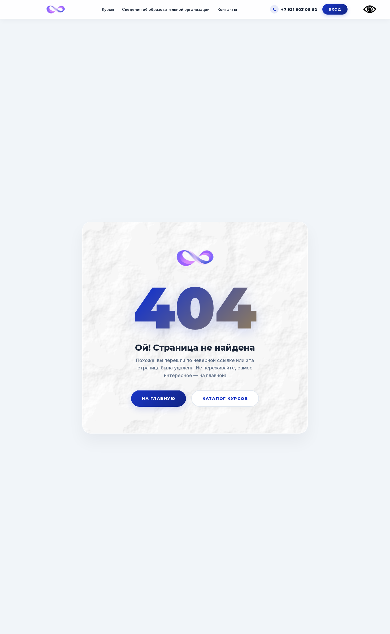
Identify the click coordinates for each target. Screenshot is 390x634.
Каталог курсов (225, 398)
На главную (158, 398)
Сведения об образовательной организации (166, 9)
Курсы (108, 9)
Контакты (227, 9)
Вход (335, 9)
